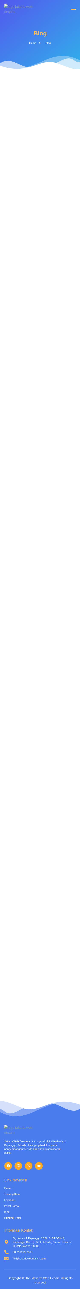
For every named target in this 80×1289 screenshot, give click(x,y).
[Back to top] (70, 1279)
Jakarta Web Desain (46, 1278)
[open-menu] (73, 9)
